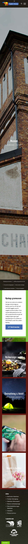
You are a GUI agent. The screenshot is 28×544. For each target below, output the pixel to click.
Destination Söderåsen (13, 496)
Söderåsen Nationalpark (13, 501)
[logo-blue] (10, 3)
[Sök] (21, 3)
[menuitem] (21, 3)
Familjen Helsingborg (12, 499)
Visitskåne (9, 510)
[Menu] (24, 3)
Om (14, 1)
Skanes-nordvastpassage (13, 504)
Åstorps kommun (11, 513)
